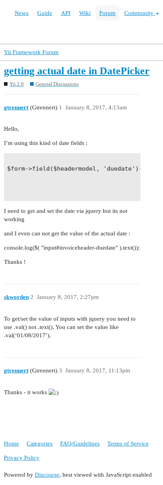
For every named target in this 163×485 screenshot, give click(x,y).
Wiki (85, 13)
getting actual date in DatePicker (77, 71)
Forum (107, 13)
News (21, 13)
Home (11, 443)
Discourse (47, 475)
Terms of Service (128, 443)
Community (139, 13)
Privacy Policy (22, 458)
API (65, 13)
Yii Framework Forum (31, 52)
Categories (40, 443)
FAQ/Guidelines (80, 443)
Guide (44, 13)
